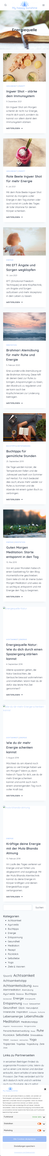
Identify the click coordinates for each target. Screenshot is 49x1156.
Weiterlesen (14, 128)
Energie (9, 260)
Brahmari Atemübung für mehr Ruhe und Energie (22, 354)
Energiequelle (30, 999)
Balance (20, 994)
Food (25, 1004)
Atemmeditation (12, 989)
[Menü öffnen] (43, 5)
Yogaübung (32, 1043)
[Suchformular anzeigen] (5, 5)
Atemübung (27, 990)
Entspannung (24, 446)
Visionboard (14, 1040)
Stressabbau (36, 1035)
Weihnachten (23, 1040)
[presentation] (24, 67)
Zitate (5, 1048)
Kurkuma (41, 1012)
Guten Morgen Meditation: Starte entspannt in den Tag (22, 552)
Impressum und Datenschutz (24, 1152)
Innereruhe (9, 1011)
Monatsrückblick (17, 1026)
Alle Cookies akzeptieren (24, 1139)
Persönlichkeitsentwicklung (16, 1031)
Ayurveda (13, 924)
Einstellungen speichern (24, 1146)
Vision (6, 1040)
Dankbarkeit (7, 999)
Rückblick (13, 954)
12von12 (7, 975)
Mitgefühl (6, 1026)
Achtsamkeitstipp (15, 980)
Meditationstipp (29, 1021)
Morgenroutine (30, 1026)
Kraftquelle (33, 1012)
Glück (21, 1007)
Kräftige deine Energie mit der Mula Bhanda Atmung (23, 848)
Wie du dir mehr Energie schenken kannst (19, 747)
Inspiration (22, 1011)
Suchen (40, 907)
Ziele (41, 1043)
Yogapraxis (9, 1043)
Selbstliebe (13, 958)
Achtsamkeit (12, 639)
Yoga (10, 962)
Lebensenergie (13, 1016)
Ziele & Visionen (16, 966)
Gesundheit (11, 86)
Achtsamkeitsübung (17, 986)
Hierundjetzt (32, 1008)
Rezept (22, 86)
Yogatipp (20, 1044)
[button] (45, 1089)
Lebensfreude (33, 1016)
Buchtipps (11, 446)
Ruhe (40, 1030)
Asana (35, 986)
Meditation (11, 345)
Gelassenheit (34, 1004)
